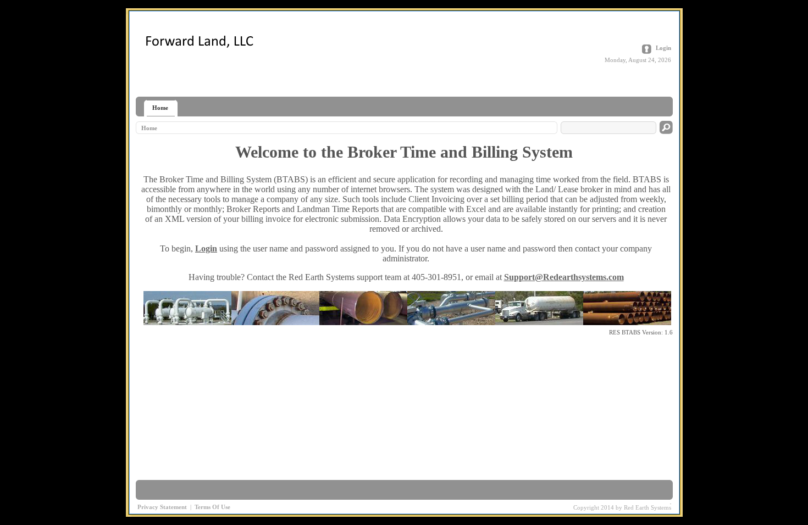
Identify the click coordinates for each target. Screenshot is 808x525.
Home (149, 128)
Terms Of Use (212, 507)
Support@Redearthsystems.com (564, 277)
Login (663, 47)
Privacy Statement (162, 507)
